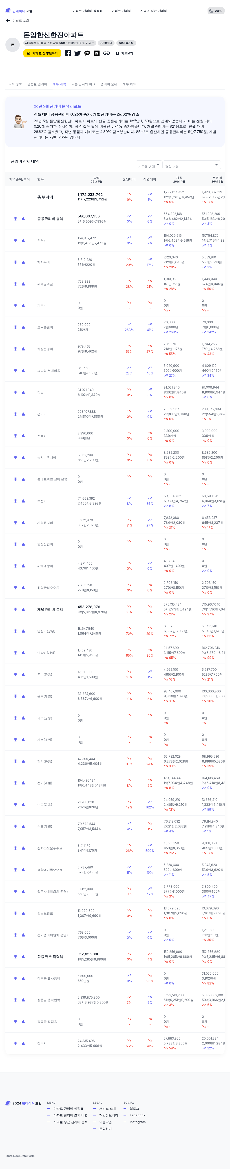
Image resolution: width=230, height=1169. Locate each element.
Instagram (138, 1122)
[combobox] (149, 165)
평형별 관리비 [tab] (37, 84)
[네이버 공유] (97, 53)
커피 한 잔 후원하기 (45, 53)
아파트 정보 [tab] (13, 84)
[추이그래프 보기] (24, 219)
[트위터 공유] (77, 53)
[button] (216, 10)
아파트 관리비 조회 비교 (70, 1115)
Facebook (137, 1115)
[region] (115, 613)
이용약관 (105, 1122)
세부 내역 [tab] (59, 84)
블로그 (134, 1108)
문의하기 (105, 1128)
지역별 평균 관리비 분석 (70, 1122)
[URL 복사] (106, 53)
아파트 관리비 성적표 (68, 1108)
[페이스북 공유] (68, 53)
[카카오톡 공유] (87, 53)
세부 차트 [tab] (129, 84)
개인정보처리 (108, 1115)
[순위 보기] (15, 219)
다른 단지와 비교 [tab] (83, 84)
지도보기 (127, 53)
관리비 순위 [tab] (109, 84)
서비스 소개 (107, 1108)
